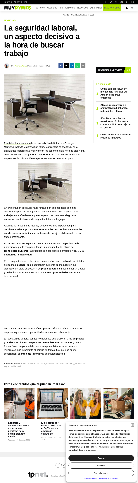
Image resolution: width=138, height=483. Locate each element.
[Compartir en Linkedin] (72, 65)
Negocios (52, 8)
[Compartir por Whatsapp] (77, 65)
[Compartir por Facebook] (60, 65)
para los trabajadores (28, 211)
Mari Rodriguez (47, 437)
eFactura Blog (112, 8)
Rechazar (101, 466)
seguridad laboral (12, 366)
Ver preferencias (101, 473)
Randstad (80, 364)
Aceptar (101, 458)
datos (24, 364)
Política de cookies (90, 478)
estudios (50, 364)
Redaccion (12, 440)
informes (60, 364)
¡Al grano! (96, 8)
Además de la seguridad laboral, (21, 225)
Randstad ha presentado (17, 143)
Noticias (40, 8)
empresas (40, 364)
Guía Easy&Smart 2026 (82, 15)
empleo (31, 364)
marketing (69, 364)
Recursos (82, 8)
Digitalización (67, 8)
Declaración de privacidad (108, 478)
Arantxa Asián (21, 66)
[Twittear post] (66, 65)
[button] (132, 425)
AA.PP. (66, 15)
